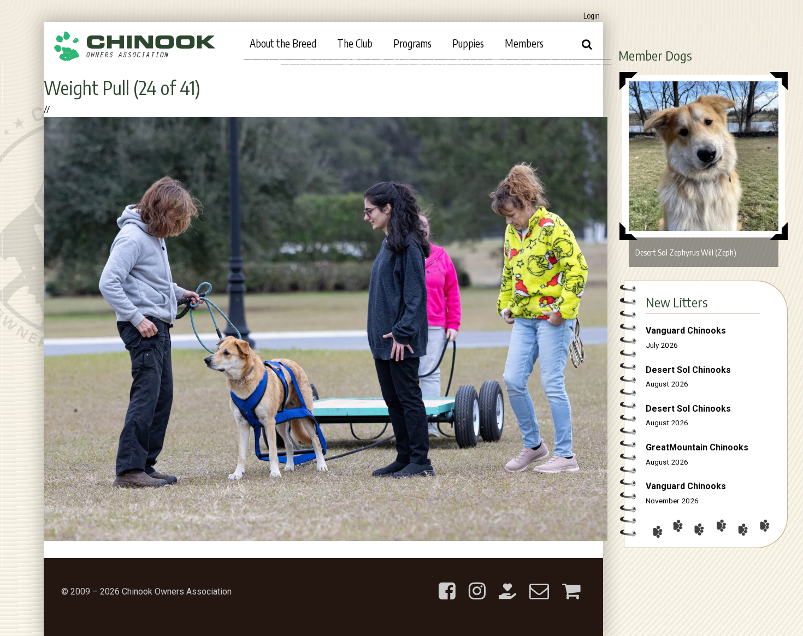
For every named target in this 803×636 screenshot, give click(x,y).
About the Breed (283, 43)
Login (591, 15)
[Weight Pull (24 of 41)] (325, 538)
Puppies (468, 43)
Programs (412, 43)
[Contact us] (539, 582)
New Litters (677, 302)
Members (524, 43)
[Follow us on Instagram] (477, 582)
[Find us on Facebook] (447, 582)
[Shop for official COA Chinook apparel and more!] (571, 582)
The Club (355, 43)
